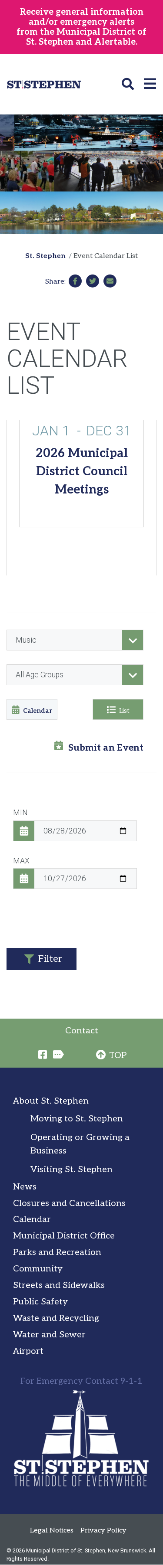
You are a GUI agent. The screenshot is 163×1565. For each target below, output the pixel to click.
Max (21, 860)
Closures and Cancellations (69, 1203)
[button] (129, 84)
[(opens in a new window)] (75, 281)
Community (38, 1269)
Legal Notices (51, 1530)
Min (20, 812)
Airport (28, 1351)
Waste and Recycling (56, 1318)
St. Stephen (45, 256)
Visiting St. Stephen (71, 1169)
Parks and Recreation (57, 1252)
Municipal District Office (64, 1236)
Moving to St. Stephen (76, 1119)
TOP (117, 1055)
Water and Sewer (49, 1335)
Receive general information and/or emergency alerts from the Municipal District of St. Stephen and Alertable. (81, 27)
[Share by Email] (109, 281)
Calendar (37, 711)
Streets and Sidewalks (59, 1285)
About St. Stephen (51, 1101)
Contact (81, 1031)
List (124, 711)
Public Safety (40, 1302)
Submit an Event (105, 747)
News (25, 1187)
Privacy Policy (103, 1530)
